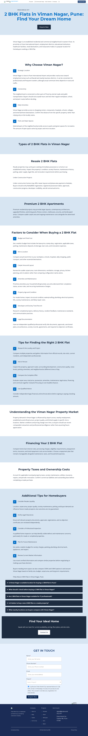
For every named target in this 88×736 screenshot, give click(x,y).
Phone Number (31, 663)
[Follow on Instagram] (12, 720)
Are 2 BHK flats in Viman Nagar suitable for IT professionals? (30, 596)
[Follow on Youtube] (20, 720)
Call (35, 733)
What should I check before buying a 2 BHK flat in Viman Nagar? (32, 589)
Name (28, 656)
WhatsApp (43, 733)
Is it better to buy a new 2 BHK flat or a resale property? (29, 603)
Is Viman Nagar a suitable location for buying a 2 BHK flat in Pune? (32, 583)
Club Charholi (48, 1)
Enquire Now (82, 1)
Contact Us (44, 632)
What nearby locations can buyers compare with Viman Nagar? (31, 610)
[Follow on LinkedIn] (16, 720)
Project (28, 679)
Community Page (40, 1)
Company (54, 1)
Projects (31, 1)
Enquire (53, 733)
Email (28, 671)
